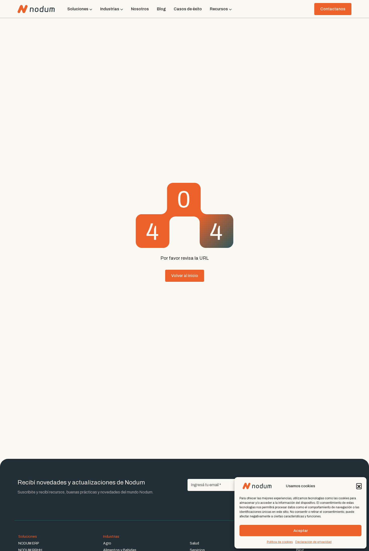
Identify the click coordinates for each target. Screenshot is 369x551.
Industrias (111, 536)
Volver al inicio (184, 275)
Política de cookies (280, 542)
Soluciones (27, 536)
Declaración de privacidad (313, 542)
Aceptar (300, 531)
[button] (358, 485)
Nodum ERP (28, 543)
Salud (194, 543)
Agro (107, 543)
